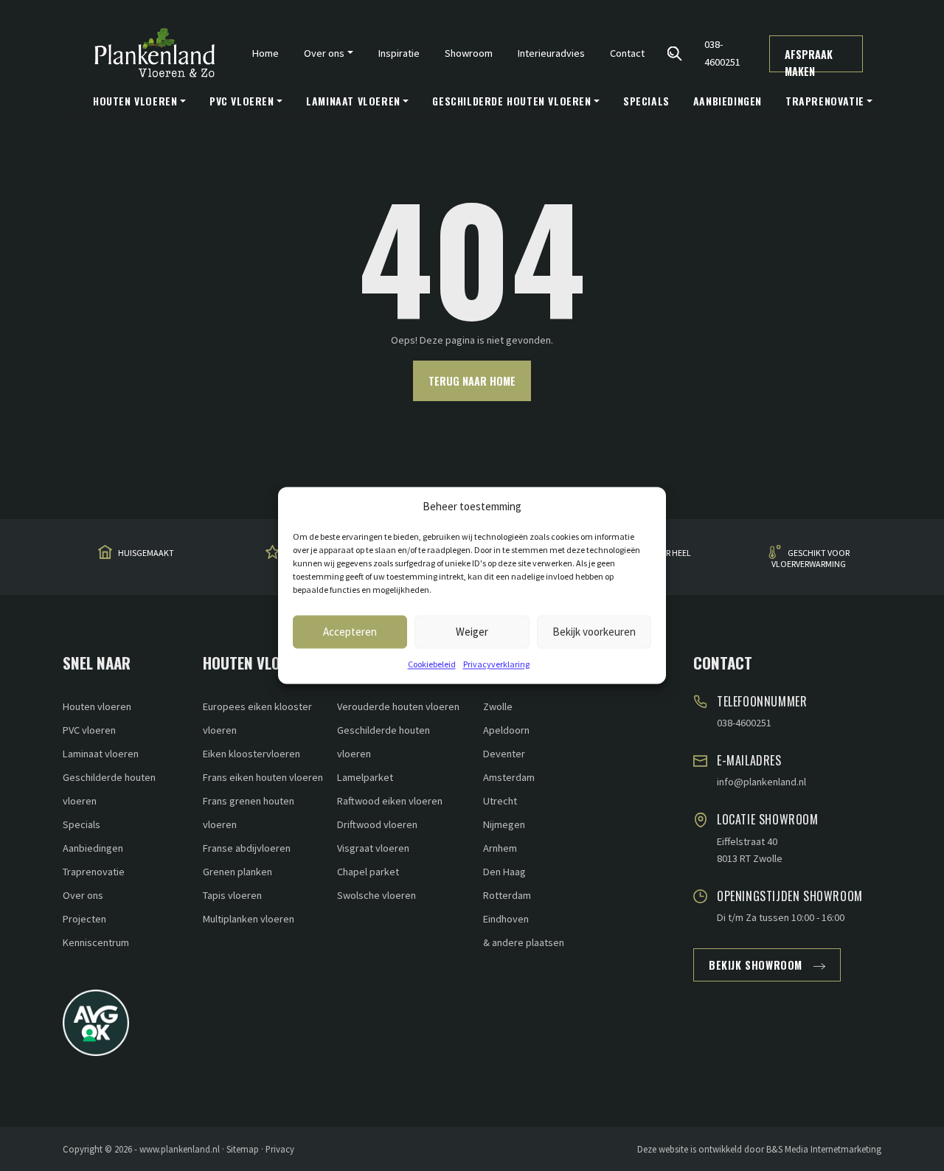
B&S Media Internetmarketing (823, 1149)
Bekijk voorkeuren (594, 632)
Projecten (84, 918)
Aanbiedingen (727, 100)
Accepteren (350, 632)
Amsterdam (509, 777)
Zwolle (498, 706)
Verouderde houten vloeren (398, 706)
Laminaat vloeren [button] (353, 100)
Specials (646, 100)
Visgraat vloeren (373, 848)
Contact (627, 53)
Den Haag (504, 871)
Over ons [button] (324, 53)
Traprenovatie (94, 871)
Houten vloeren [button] (135, 100)
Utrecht (500, 800)
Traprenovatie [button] (824, 100)
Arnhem (500, 848)
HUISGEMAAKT (146, 552)
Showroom (469, 53)
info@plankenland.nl (761, 781)
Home (265, 53)
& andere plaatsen (523, 942)
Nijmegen (504, 824)
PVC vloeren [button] (241, 100)
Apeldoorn (506, 730)
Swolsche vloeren (376, 895)
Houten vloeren (97, 706)
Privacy (280, 1149)
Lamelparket (365, 777)
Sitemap (242, 1149)
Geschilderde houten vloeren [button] (511, 100)
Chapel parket (368, 871)
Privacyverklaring (496, 664)
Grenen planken (237, 871)
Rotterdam (507, 895)
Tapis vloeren (232, 895)
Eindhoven (506, 918)
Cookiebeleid (432, 664)
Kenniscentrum (96, 942)
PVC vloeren (89, 730)
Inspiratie (399, 53)
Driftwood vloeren (377, 824)
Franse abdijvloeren (247, 848)
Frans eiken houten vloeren (263, 777)
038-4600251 (722, 53)
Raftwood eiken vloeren (389, 800)
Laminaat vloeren (101, 753)
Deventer (504, 753)
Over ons (83, 895)
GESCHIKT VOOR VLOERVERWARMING (810, 558)
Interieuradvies (551, 53)
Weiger (472, 632)
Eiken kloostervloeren (251, 753)
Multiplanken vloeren (248, 918)
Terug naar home (472, 381)
